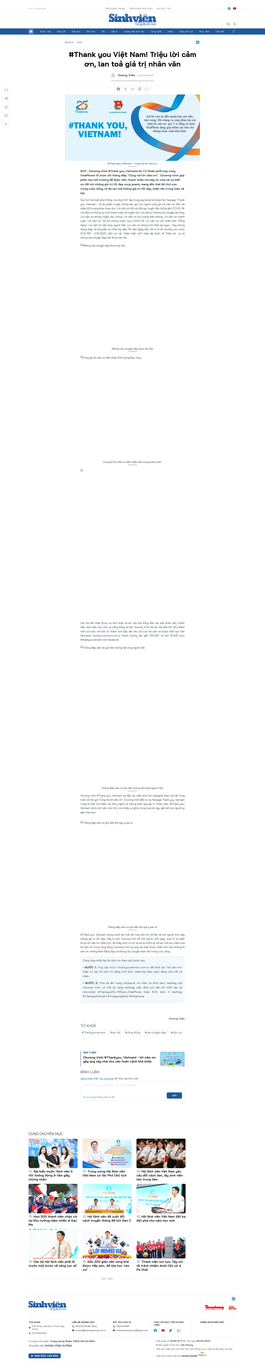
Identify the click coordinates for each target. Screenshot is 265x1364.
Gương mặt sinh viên (134, 31)
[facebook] (229, 8)
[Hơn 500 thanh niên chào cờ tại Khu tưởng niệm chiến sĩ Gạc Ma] (53, 1198)
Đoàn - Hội (45, 31)
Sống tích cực (186, 31)
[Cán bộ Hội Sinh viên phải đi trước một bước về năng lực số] (53, 1243)
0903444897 (123, 1326)
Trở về (6, 124)
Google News (197, 42)
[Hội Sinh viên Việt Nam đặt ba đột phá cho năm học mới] (161, 1198)
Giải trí (114, 31)
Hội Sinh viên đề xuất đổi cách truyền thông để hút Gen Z (107, 1218)
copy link (132, 89)
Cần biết (220, 31)
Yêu (103, 31)
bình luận (147, 89)
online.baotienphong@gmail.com (132, 1330)
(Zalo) (94, 1326)
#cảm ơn (176, 1032)
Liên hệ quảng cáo (83, 1322)
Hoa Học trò (163, 8)
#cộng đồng (132, 1032)
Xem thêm (234, 31)
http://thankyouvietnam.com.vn (129, 967)
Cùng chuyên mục (46, 1133)
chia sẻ (118, 89)
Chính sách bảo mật (212, 1322)
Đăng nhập (86, 1078)
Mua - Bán (204, 31)
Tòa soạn (34, 1322)
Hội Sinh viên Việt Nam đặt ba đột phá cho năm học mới (161, 1218)
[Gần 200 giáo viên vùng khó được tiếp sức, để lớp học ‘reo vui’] (107, 1243)
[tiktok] (172, 1330)
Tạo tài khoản (106, 1078)
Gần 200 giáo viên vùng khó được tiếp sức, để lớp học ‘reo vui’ (106, 1266)
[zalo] (180, 1330)
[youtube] (234, 8)
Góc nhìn (90, 31)
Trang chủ (31, 31)
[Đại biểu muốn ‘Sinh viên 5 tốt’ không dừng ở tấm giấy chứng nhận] (53, 1153)
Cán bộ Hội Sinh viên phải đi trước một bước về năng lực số (53, 1264)
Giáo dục (76, 31)
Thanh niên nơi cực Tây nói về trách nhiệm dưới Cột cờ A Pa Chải (159, 1266)
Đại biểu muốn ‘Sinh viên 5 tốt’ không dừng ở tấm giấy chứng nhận (51, 1175)
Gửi (174, 1095)
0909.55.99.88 (82, 1326)
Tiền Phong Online (115, 8)
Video (170, 31)
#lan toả (115, 1032)
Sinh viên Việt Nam (47, 1306)
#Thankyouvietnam (94, 1032)
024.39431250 (39, 1333)
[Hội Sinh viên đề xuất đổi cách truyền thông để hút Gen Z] (107, 1198)
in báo (139, 89)
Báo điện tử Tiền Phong (132, 20)
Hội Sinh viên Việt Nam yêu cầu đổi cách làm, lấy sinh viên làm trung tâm (159, 1175)
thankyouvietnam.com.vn (106, 635)
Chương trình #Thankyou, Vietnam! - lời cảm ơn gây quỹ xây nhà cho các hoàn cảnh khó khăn (119, 1059)
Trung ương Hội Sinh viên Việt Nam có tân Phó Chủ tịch (105, 1173)
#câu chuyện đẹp (155, 1032)
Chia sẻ (6, 98)
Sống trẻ (61, 31)
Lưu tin (6, 107)
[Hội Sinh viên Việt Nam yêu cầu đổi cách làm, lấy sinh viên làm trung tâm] (161, 1153)
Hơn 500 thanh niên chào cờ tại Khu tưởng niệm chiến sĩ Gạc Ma (53, 1220)
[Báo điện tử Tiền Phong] (214, 1308)
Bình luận (6, 116)
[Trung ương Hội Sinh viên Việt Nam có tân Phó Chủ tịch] (107, 1153)
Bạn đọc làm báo (46, 1355)
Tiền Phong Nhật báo (141, 8)
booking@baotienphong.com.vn (90, 1330)
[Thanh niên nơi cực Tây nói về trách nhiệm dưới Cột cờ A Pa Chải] (161, 1243)
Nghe (6, 90)
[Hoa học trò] (232, 1308)
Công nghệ (156, 31)
